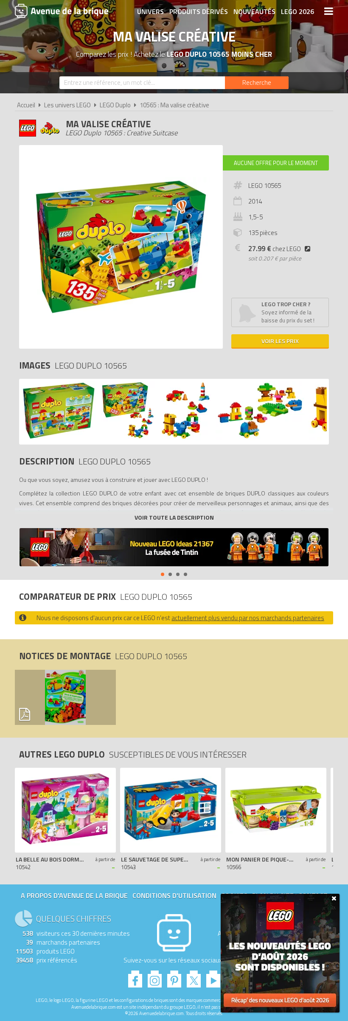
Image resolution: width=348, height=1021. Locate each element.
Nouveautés (254, 11)
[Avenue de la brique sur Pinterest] (174, 976)
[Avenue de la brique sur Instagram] (155, 976)
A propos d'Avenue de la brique (74, 895)
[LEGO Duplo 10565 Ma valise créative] (59, 438)
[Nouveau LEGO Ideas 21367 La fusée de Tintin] (174, 548)
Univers (150, 11)
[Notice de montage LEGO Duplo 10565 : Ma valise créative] (63, 697)
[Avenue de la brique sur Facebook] (135, 976)
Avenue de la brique (61, 10)
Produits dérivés (198, 11)
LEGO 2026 (297, 11)
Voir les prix (280, 340)
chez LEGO (274, 249)
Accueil (26, 105)
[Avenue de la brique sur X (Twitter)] (194, 976)
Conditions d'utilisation (174, 895)
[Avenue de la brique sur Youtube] (213, 976)
